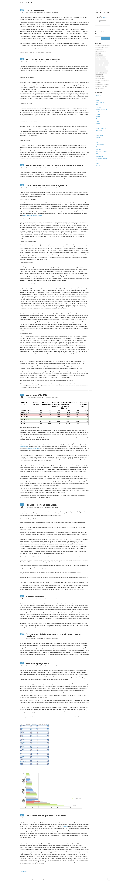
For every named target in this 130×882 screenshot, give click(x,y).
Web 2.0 (98, 165)
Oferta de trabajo (100, 76)
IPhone (97, 70)
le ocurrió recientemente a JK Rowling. (32, 215)
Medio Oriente (99, 135)
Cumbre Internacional (101, 57)
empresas (106, 61)
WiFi (106, 86)
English (105, 17)
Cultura (98, 105)
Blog (42, 3)
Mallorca (98, 132)
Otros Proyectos (100, 144)
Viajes (97, 163)
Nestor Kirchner (99, 74)
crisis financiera (99, 55)
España (98, 114)
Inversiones (56, 3)
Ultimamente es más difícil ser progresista (46, 185)
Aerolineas (98, 45)
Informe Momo (23, 446)
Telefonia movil (99, 84)
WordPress (47, 879)
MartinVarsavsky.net (38, 12)
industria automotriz (101, 128)
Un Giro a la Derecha (36, 10)
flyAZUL (97, 64)
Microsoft (101, 72)
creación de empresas (100, 51)
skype (103, 78)
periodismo (98, 78)
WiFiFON (97, 88)
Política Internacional (101, 151)
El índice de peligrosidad (37, 663)
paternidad (98, 149)
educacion (102, 59)
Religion (98, 153)
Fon (101, 64)
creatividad (98, 53)
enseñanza (98, 112)
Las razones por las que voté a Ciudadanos (46, 815)
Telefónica (106, 84)
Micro (97, 139)
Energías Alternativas (101, 109)
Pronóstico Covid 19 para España (41, 504)
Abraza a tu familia (35, 596)
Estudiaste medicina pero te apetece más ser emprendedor (54, 165)
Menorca (98, 137)
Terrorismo (98, 86)
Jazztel (105, 70)
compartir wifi (99, 49)
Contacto (66, 3)
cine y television (100, 102)
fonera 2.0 (105, 64)
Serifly (56, 879)
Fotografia (98, 121)
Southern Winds (104, 80)
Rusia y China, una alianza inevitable (43, 59)
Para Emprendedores (101, 146)
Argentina (98, 47)
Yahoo (101, 88)
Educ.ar (97, 59)
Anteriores (24, 871)
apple (108, 45)
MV (106, 72)
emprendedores (99, 61)
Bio (48, 3)
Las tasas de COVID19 (36, 395)
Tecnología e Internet (101, 158)
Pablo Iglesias (64, 826)
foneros (97, 66)
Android (104, 45)
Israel (101, 70)
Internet (97, 68)
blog (106, 47)
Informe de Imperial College (33, 448)
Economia (98, 107)
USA (103, 86)
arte (97, 98)
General (47, 12)
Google (102, 66)
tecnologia (98, 82)
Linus (97, 72)
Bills (103, 47)
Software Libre (99, 156)
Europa (98, 116)
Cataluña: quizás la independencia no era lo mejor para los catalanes (53, 635)
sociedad (98, 80)
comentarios (54, 12)
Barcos (98, 100)
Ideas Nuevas (99, 126)
